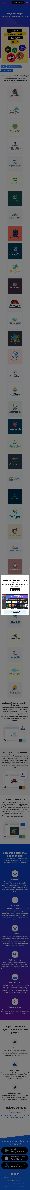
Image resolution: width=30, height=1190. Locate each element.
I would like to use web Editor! (15, 612)
